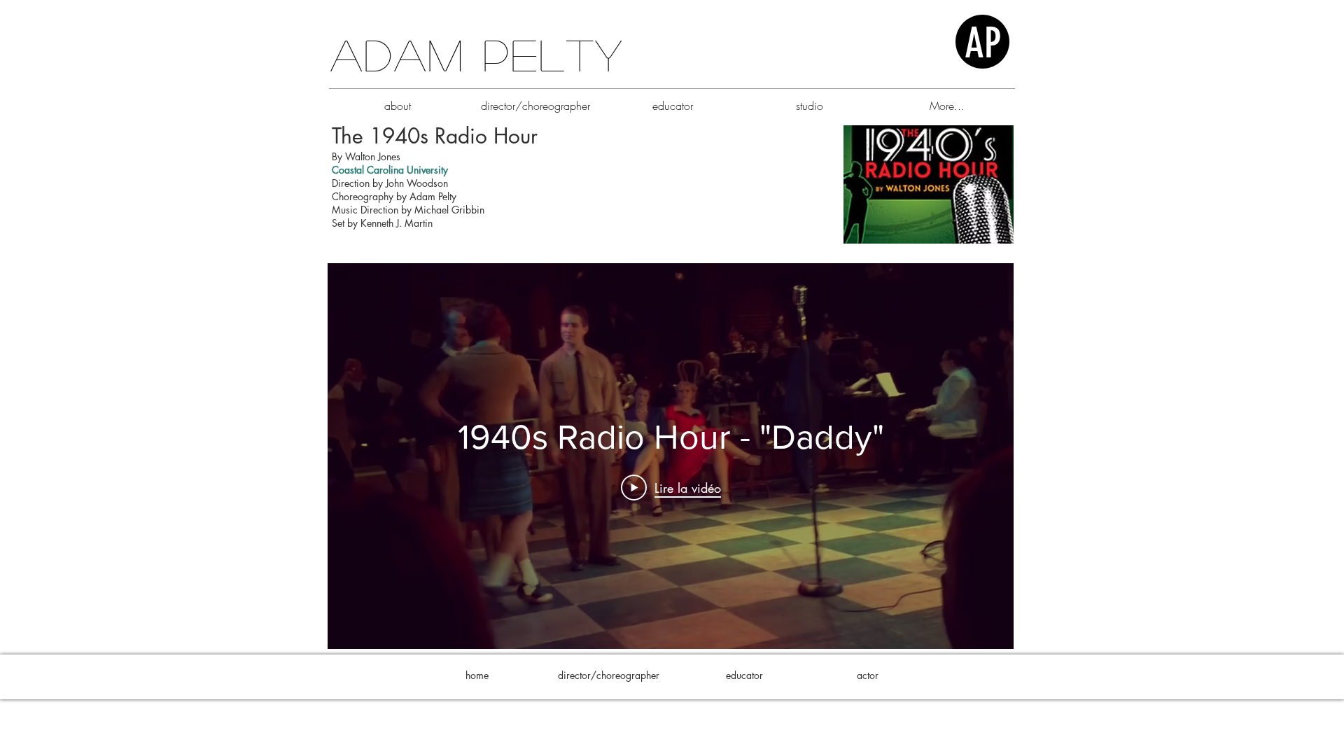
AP (983, 43)
